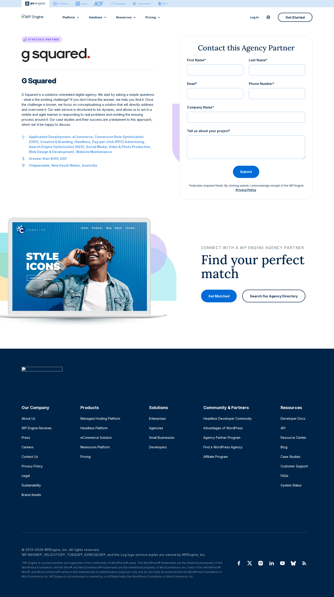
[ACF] (98, 3)
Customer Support (294, 466)
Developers (158, 447)
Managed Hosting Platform (100, 418)
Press (26, 437)
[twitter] (249, 563)
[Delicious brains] (163, 3)
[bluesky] (293, 563)
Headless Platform (94, 428)
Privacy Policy (246, 190)
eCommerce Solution (96, 437)
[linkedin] (271, 563)
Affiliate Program (215, 457)
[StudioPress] (142, 3)
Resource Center (293, 437)
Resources (124, 17)
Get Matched (218, 296)
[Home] (165, 378)
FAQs (284, 476)
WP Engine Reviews (37, 428)
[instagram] (260, 563)
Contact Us (30, 457)
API (283, 428)
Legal (26, 476)
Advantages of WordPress (223, 428)
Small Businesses (161, 437)
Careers (28, 447)
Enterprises (157, 418)
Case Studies (290, 457)
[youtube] (282, 563)
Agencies (156, 428)
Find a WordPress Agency (222, 447)
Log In (254, 17)
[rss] (304, 563)
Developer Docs (293, 418)
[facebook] (238, 563)
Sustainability (31, 485)
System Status (291, 485)
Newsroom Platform (95, 447)
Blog (284, 447)
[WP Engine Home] (39, 17)
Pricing (150, 17)
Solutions (95, 17)
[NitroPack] (118, 3)
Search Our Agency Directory (274, 296)
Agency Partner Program (221, 437)
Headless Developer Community (227, 418)
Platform (68, 17)
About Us (28, 418)
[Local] (81, 3)
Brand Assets (31, 495)
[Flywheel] (60, 3)
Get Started (295, 17)
